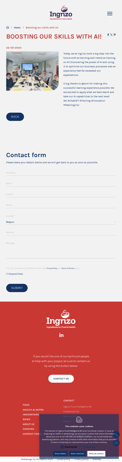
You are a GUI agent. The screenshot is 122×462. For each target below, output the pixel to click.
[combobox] (61, 222)
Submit (17, 288)
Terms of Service (68, 268)
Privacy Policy (52, 268)
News (17, 27)
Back (15, 117)
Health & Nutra (33, 409)
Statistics (89, 446)
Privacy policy (81, 459)
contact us (61, 378)
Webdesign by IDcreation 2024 (37, 459)
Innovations (31, 414)
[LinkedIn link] (63, 335)
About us (28, 424)
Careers (28, 428)
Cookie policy (63, 459)
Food (26, 404)
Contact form (32, 433)
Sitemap (96, 459)
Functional (71, 446)
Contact (68, 400)
